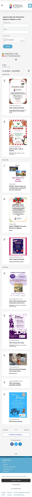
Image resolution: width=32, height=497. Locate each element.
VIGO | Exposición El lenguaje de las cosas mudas (17, 370)
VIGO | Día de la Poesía (15, 421)
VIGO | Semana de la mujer (16, 343)
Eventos (4, 67)
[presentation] (14, 40)
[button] (30, 6)
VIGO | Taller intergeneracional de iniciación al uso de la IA (17, 302)
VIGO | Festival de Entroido (16, 259)
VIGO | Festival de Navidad (16, 108)
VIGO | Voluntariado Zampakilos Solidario (15, 384)
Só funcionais (16, 484)
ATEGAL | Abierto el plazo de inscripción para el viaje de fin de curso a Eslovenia (17, 188)
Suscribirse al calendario (15, 434)
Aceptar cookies (16, 480)
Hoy (16, 429)
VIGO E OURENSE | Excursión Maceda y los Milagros (17, 227)
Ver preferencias (16, 488)
